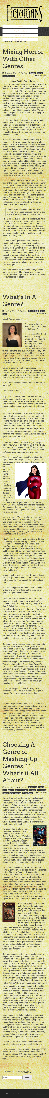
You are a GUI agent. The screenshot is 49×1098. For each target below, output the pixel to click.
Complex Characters (27, 975)
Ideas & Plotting (21, 790)
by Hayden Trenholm (14, 842)
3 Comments (42, 793)
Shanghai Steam (24, 932)
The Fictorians (20, 31)
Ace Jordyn (22, 787)
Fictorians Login (41, 1094)
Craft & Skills (34, 311)
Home (20, 26)
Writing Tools (27, 793)
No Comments (42, 75)
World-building (15, 793)
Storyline (32, 790)
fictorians (24, 73)
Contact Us (20, 35)
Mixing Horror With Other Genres (23, 58)
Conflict (32, 73)
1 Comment (43, 313)
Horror (39, 73)
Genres (10, 790)
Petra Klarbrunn (8, 76)
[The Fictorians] (24, 20)
